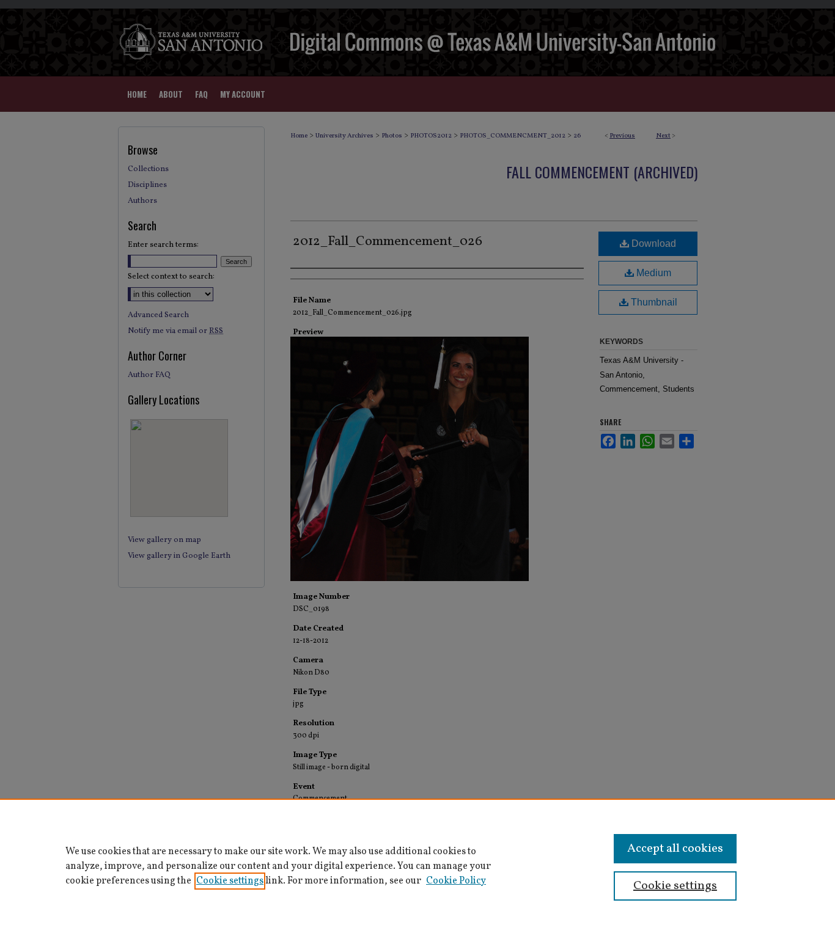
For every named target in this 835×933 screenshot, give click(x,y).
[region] (417, 866)
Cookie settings (229, 881)
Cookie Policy (456, 881)
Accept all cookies (675, 848)
